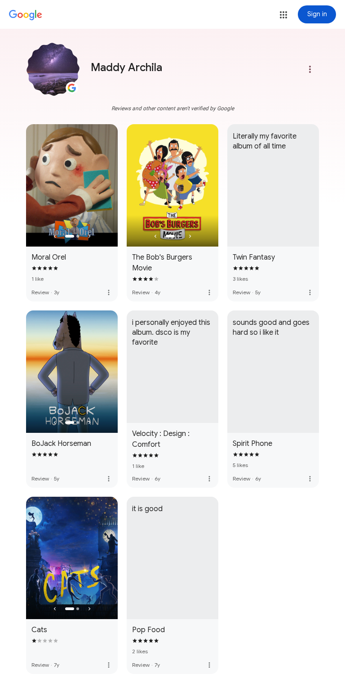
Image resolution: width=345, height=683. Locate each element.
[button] (283, 15)
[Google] (25, 15)
